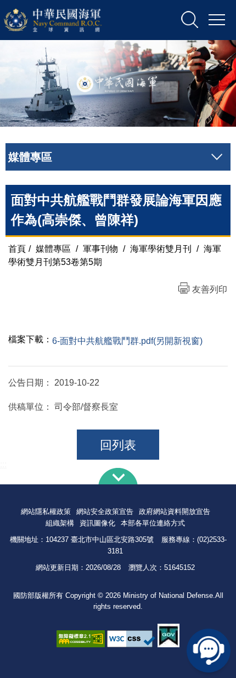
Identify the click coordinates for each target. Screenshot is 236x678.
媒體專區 (53, 248)
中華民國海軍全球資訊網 (67, 20)
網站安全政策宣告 (104, 511)
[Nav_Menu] (217, 20)
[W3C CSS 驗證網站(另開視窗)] (131, 638)
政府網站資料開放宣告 (174, 511)
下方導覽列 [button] (118, 476)
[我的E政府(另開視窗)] (168, 635)
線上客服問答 (209, 651)
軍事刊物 (100, 248)
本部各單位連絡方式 (153, 523)
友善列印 (209, 289)
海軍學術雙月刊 (161, 248)
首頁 (17, 248)
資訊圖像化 (97, 523)
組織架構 (60, 523)
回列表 (118, 445)
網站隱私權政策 (46, 511)
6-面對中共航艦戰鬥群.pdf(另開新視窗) (127, 341)
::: (3, 464)
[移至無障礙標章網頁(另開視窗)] (81, 638)
